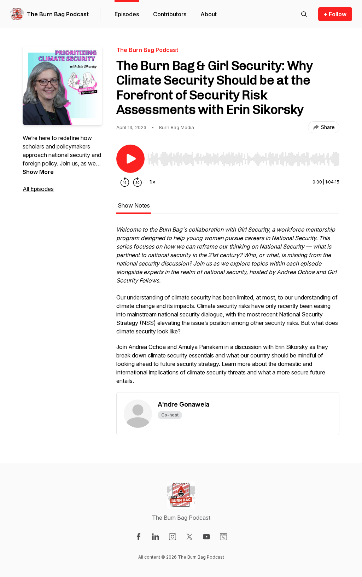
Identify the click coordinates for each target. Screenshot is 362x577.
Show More (38, 171)
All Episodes (38, 188)
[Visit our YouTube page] (206, 536)
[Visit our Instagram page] (172, 536)
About (208, 14)
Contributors (169, 14)
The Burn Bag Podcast (58, 14)
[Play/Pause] (130, 159)
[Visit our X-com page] (189, 536)
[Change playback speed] (152, 182)
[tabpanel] (227, 308)
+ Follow (335, 14)
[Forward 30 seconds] (137, 182)
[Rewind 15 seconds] (125, 182)
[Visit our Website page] (223, 536)
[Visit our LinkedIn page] (155, 536)
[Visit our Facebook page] (138, 536)
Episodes (127, 14)
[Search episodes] (304, 14)
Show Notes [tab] (134, 205)
